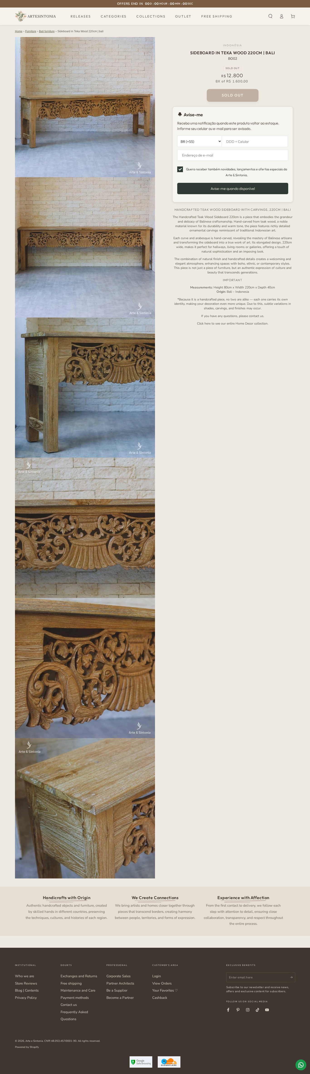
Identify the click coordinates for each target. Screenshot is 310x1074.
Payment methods (75, 997)
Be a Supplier (116, 990)
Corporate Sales (118, 976)
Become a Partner (120, 997)
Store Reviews (26, 983)
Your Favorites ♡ (165, 990)
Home (18, 31)
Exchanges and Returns (79, 976)
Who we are (24, 976)
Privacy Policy (26, 997)
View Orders (162, 983)
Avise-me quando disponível (233, 188)
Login (156, 976)
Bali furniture (47, 31)
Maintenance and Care (78, 990)
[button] (270, 16)
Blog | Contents (27, 990)
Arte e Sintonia (34, 1041)
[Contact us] (300, 1064)
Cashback (159, 997)
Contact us (69, 1004)
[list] (155, 910)
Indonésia (232, 45)
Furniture (30, 31)
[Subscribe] (292, 977)
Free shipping (71, 983)
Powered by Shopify (27, 1047)
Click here (204, 323)
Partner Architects (120, 983)
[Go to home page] (35, 16)
